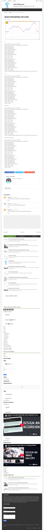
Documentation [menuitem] (6, 344)
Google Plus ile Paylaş (30, 172)
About (4, 327)
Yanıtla (8, 200)
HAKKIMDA (34, 528)
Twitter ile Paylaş (20, 172)
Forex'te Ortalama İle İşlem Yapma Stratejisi (16, 477)
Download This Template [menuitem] (7, 348)
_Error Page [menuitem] (5, 341)
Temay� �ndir (6, 472)
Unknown (9, 197)
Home (4, 326)
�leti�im (5, 471)
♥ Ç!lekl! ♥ (9, 203)
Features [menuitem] (4, 332)
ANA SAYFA (29, 528)
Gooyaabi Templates (28, 524)
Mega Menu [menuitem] (5, 342)
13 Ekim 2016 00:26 (14, 197)
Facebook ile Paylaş (10, 172)
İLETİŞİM (38, 528)
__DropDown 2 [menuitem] (6, 336)
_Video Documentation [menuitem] (7, 346)
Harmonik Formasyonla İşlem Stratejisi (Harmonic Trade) (18, 487)
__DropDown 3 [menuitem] (6, 337)
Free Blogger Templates (17, 524)
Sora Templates (11, 524)
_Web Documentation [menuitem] (7, 345)
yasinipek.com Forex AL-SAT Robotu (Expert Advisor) (18, 482)
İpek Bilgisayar (19, 4)
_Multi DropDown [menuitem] (6, 333)
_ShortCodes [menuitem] (5, 338)
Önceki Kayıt (38, 232)
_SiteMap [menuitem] (5, 340)
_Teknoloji (5, 470)
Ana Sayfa (5, 12)
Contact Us (5, 356)
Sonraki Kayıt (5, 232)
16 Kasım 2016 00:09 (15, 203)
